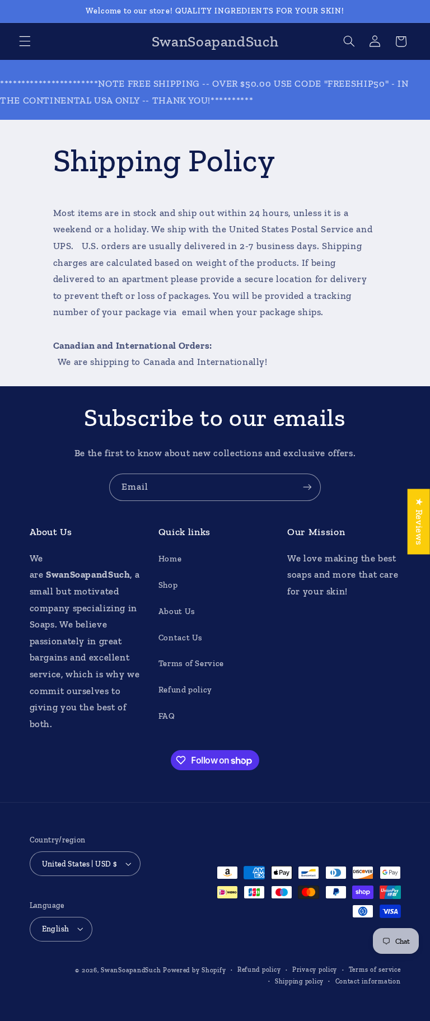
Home (170, 559)
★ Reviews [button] (419, 521)
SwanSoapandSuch (131, 970)
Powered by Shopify (194, 970)
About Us (176, 611)
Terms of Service (191, 663)
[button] (25, 41)
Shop (168, 585)
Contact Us (180, 638)
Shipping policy (299, 981)
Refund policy (185, 690)
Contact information (368, 981)
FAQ (166, 716)
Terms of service (375, 969)
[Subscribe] (307, 487)
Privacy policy (314, 969)
